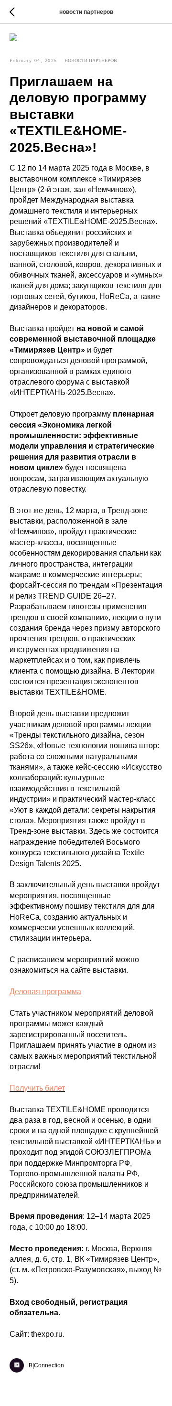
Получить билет (37, 1088)
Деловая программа (45, 991)
